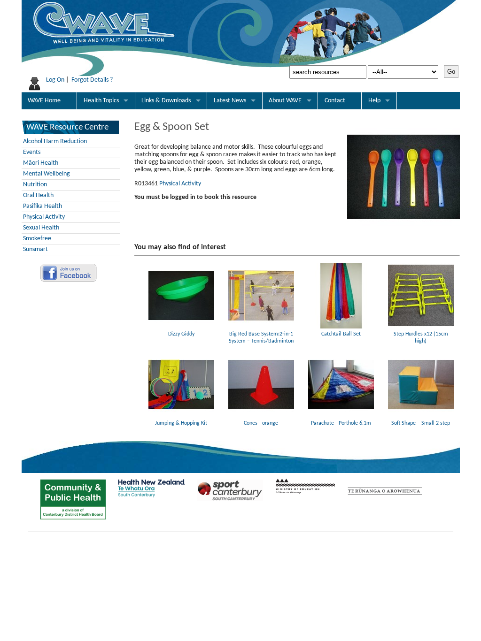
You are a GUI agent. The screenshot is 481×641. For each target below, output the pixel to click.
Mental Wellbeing (46, 174)
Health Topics (101, 101)
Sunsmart (35, 249)
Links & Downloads (166, 101)
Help (374, 101)
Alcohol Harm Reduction (55, 141)
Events (31, 152)
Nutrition (35, 185)
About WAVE (285, 101)
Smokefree (37, 239)
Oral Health (38, 195)
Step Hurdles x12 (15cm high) (421, 337)
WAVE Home (44, 101)
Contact (335, 101)
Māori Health (40, 163)
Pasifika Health (42, 206)
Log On (55, 80)
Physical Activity (44, 217)
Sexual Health (41, 228)
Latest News (230, 101)
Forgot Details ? (92, 80)
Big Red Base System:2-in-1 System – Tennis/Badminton (261, 337)
